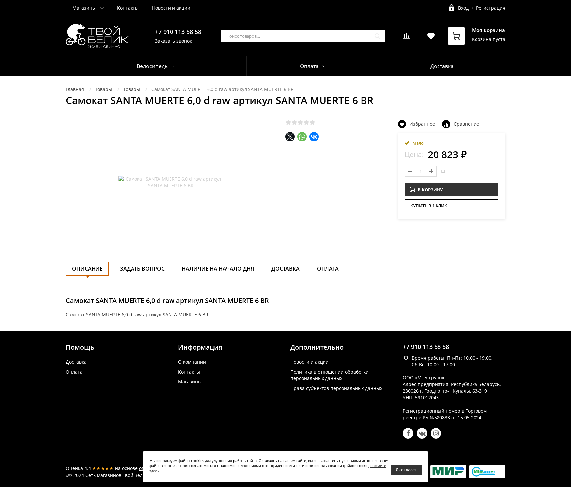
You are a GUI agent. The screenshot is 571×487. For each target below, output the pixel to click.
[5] (312, 122)
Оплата (328, 268)
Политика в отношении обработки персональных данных (329, 375)
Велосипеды (153, 66)
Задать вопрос (142, 268)
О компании (192, 362)
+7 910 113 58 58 (178, 32)
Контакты (128, 8)
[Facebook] (408, 433)
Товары (103, 89)
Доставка (442, 66)
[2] (294, 122)
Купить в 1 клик (428, 206)
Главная (75, 89)
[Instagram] (436, 433)
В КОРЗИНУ (430, 190)
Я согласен (406, 470)
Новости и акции (171, 8)
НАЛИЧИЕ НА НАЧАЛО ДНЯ (218, 268)
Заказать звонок (173, 41)
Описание (87, 268)
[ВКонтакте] (314, 136)
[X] (290, 136)
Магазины (84, 8)
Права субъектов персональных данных (336, 388)
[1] (288, 122)
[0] (406, 38)
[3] (300, 122)
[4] (306, 122)
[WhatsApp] (302, 136)
